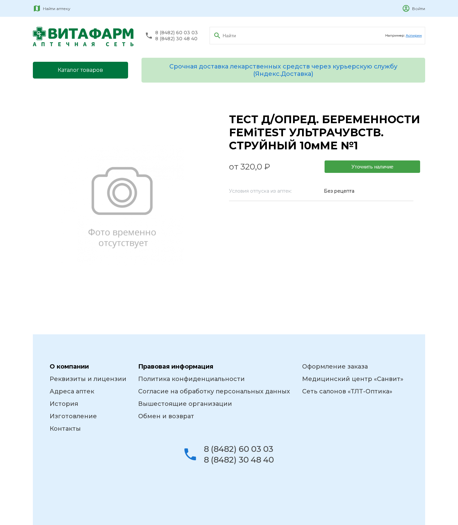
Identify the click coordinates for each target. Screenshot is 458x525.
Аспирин (414, 35)
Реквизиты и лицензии (88, 379)
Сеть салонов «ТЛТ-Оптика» (347, 391)
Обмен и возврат (166, 416)
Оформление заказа (335, 366)
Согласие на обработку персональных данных (214, 391)
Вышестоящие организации (185, 404)
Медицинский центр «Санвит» (352, 379)
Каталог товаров (80, 70)
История (64, 404)
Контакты (65, 428)
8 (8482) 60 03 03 (176, 32)
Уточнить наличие (372, 167)
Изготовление (73, 416)
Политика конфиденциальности (191, 379)
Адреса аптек (72, 391)
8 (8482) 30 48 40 (176, 38)
